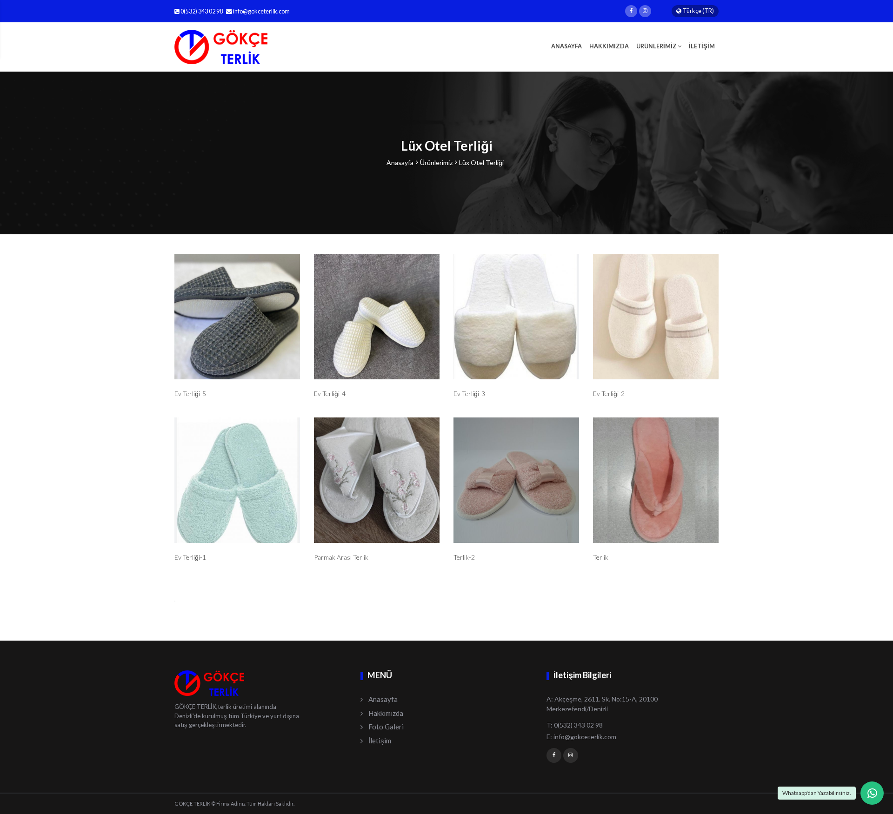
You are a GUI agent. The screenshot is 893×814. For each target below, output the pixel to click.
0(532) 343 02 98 (201, 11)
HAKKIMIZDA (609, 46)
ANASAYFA (566, 46)
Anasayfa (400, 162)
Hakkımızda (385, 713)
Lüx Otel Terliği (481, 162)
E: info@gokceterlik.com (581, 737)
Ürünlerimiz (436, 162)
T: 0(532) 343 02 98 (574, 725)
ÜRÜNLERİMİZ (657, 46)
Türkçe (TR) (698, 10)
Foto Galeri (386, 726)
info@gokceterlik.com (261, 11)
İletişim (379, 740)
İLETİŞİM (702, 46)
